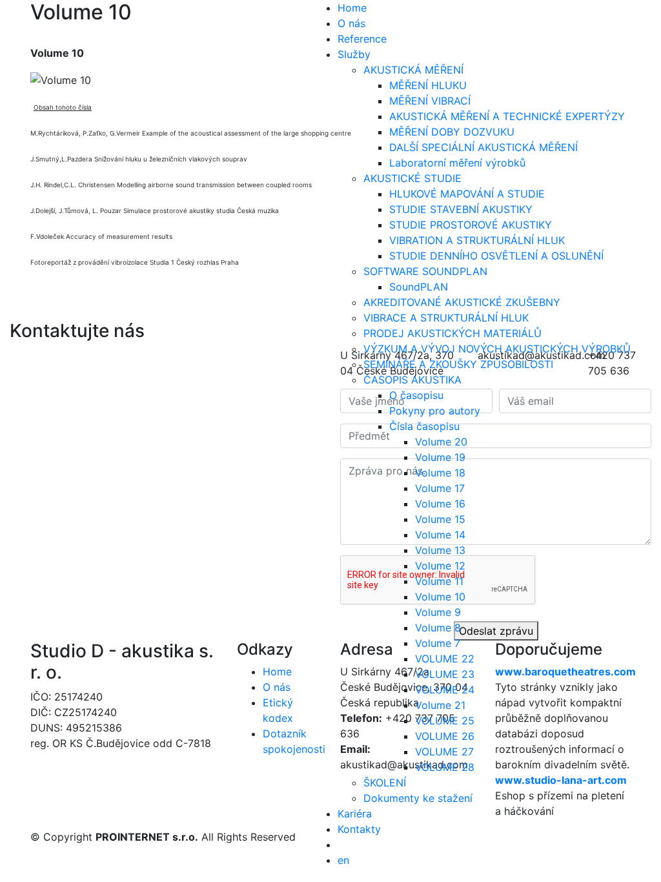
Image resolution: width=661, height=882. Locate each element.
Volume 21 (440, 705)
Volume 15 (440, 519)
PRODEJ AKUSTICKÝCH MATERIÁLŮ (452, 333)
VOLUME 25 (444, 720)
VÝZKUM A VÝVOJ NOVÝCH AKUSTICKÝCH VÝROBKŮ (497, 348)
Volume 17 (440, 488)
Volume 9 (438, 612)
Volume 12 (440, 565)
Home (352, 7)
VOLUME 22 (444, 658)
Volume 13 (440, 550)
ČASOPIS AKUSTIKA (412, 379)
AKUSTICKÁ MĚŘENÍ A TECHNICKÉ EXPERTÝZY (507, 116)
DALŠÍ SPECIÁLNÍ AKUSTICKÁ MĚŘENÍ (483, 147)
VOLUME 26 (444, 736)
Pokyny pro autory (434, 410)
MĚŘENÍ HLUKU (428, 85)
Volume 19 (440, 457)
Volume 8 (438, 627)
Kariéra (355, 813)
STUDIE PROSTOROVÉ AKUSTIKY (470, 224)
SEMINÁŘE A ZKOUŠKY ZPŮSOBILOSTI (458, 364)
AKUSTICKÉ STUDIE (412, 178)
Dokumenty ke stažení (418, 798)
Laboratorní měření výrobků (457, 162)
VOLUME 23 (444, 674)
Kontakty (359, 829)
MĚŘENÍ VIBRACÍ (430, 100)
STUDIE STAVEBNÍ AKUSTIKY (461, 209)
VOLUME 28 (444, 767)
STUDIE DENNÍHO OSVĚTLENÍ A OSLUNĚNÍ (496, 255)
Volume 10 (440, 596)
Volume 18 (440, 472)
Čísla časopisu (424, 426)
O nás (351, 23)
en (343, 860)
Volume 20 (441, 441)
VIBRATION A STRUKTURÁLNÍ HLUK (477, 240)
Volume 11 (439, 581)
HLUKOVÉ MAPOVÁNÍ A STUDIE (467, 193)
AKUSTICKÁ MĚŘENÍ (413, 69)
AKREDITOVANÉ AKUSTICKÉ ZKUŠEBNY (461, 302)
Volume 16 (440, 503)
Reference (362, 38)
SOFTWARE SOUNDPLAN (425, 271)
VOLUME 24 (444, 689)
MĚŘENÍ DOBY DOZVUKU (451, 131)
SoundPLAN (418, 286)
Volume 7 (437, 643)
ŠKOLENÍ (384, 782)
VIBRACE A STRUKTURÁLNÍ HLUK (446, 317)
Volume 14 (440, 534)
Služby (354, 54)
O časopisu (416, 395)
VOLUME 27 (444, 751)
